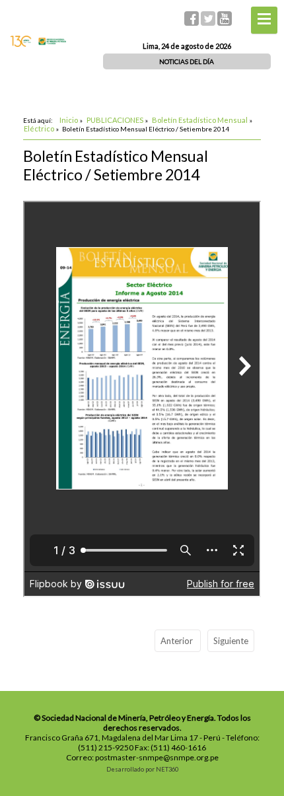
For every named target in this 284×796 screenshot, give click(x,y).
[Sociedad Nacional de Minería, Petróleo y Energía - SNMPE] (38, 43)
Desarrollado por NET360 (142, 769)
